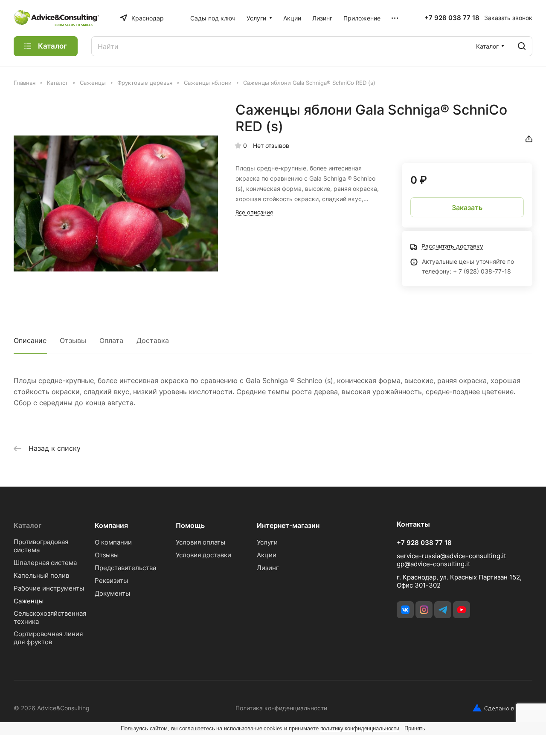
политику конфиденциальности (360, 728)
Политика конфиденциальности (281, 708)
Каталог (27, 525)
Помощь (190, 525)
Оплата (111, 340)
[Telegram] (442, 609)
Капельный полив (41, 575)
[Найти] (521, 46)
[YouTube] (461, 609)
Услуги (267, 542)
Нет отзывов (271, 145)
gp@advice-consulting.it (433, 564)
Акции (266, 555)
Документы (112, 593)
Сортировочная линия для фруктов (48, 638)
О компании (113, 542)
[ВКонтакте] (405, 609)
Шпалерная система (45, 563)
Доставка (152, 340)
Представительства (125, 568)
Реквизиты (111, 580)
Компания (111, 525)
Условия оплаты (200, 542)
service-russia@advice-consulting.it (451, 556)
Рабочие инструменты (49, 588)
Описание (30, 340)
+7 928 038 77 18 (451, 18)
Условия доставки (203, 555)
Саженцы (29, 601)
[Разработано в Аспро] (502, 707)
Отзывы (73, 340)
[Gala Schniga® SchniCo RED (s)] (116, 203)
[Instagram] (424, 609)
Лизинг (268, 568)
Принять (414, 728)
